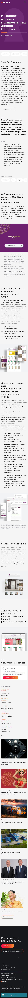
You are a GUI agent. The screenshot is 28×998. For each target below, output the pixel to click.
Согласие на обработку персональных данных (11, 979)
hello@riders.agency (5, 969)
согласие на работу (6, 989)
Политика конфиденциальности (8, 977)
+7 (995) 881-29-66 (4, 965)
